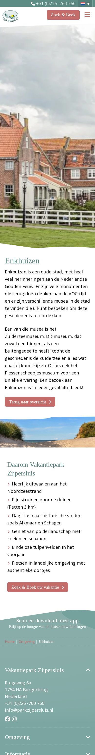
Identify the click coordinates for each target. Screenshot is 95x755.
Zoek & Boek (63, 14)
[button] (85, 3)
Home (10, 641)
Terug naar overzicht (27, 402)
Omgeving (27, 641)
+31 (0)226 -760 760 (56, 3)
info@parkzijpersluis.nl (29, 710)
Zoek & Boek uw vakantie (35, 587)
